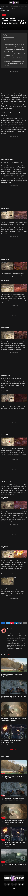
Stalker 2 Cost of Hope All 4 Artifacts (15, 865)
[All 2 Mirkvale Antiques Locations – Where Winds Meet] (14, 731)
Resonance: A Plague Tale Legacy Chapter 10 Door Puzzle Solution (14, 719)
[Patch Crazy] (14, 2)
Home (14, 888)
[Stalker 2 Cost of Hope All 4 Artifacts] (14, 856)
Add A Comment (14, 749)
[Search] (26, 2)
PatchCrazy (15, 891)
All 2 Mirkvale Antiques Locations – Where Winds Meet (11, 741)
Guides (3, 14)
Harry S (4, 25)
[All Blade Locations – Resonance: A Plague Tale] (14, 665)
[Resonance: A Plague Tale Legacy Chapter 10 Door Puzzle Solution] (14, 709)
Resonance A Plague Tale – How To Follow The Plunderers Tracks (13, 697)
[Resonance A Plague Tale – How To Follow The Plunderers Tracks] (14, 687)
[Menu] (2, 2)
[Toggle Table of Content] (11, 39)
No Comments (20, 25)
